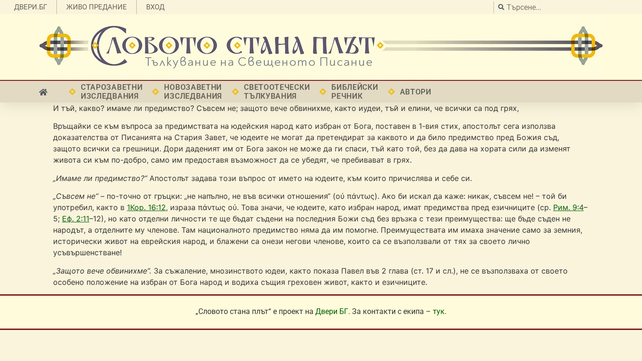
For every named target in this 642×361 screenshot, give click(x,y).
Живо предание (96, 7)
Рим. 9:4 (568, 207)
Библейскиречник (354, 92)
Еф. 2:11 (75, 218)
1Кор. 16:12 (146, 207)
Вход (155, 7)
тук (439, 311)
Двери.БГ (30, 7)
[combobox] (565, 7)
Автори (415, 91)
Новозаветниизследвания (193, 92)
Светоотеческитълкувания (277, 92)
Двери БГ (331, 311)
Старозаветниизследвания (111, 92)
